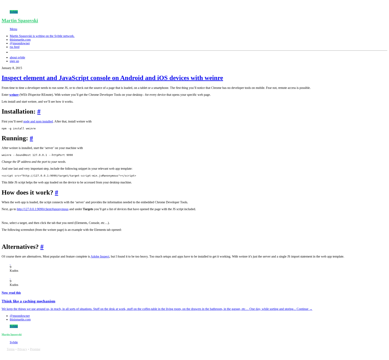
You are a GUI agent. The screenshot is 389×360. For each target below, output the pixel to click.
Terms (11, 349)
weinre (14, 94)
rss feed (14, 47)
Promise (35, 349)
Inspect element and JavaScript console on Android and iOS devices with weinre (112, 77)
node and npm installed (38, 121)
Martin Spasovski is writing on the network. (42, 36)
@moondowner (20, 43)
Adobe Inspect (100, 256)
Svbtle (14, 12)
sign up (14, 61)
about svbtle (17, 57)
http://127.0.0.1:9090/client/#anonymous (42, 209)
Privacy (22, 349)
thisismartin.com (20, 39)
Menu (13, 29)
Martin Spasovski (20, 20)
